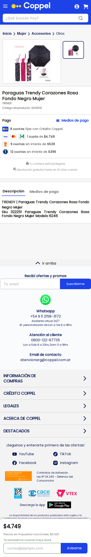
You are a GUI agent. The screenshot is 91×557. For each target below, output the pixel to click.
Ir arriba (49, 263)
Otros (60, 33)
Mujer (21, 33)
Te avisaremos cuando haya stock (27, 540)
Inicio (7, 33)
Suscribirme (75, 284)
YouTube (26, 454)
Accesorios (41, 33)
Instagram (69, 462)
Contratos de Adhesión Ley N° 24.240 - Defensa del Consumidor (55, 476)
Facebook (27, 462)
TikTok (65, 454)
